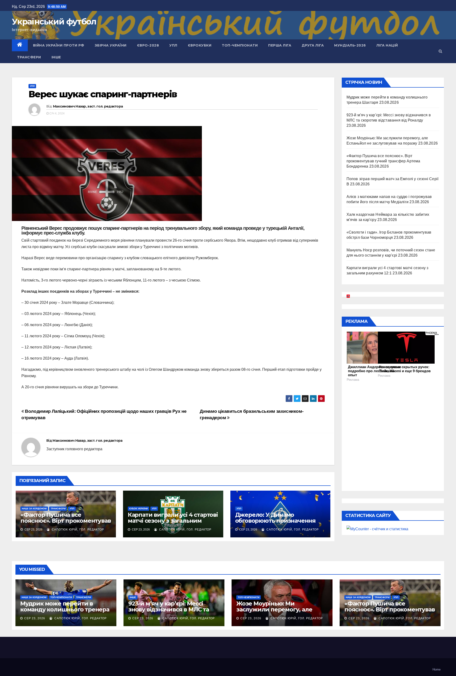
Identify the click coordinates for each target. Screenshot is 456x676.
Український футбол (54, 22)
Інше (56, 57)
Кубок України (138, 508)
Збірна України (111, 45)
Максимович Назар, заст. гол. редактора (88, 106)
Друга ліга (313, 45)
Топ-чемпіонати (240, 45)
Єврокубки (200, 45)
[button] (440, 51)
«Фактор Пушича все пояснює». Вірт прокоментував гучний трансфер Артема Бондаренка (65, 523)
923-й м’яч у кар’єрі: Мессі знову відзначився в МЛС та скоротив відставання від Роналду (168, 612)
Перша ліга (279, 45)
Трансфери (29, 57)
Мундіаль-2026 (350, 45)
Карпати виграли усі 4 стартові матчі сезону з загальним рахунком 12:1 (173, 520)
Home (436, 669)
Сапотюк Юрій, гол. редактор (77, 529)
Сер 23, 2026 (34, 618)
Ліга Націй (387, 45)
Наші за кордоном (34, 508)
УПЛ (173, 45)
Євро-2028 (148, 45)
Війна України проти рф (58, 45)
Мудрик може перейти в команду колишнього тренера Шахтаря (64, 609)
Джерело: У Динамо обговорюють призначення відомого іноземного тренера (278, 520)
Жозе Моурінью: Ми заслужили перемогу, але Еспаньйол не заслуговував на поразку (280, 612)
